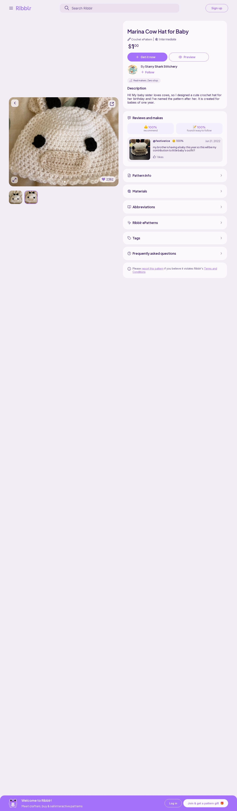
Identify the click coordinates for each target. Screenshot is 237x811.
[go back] (15, 103)
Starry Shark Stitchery (161, 66)
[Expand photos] (14, 180)
